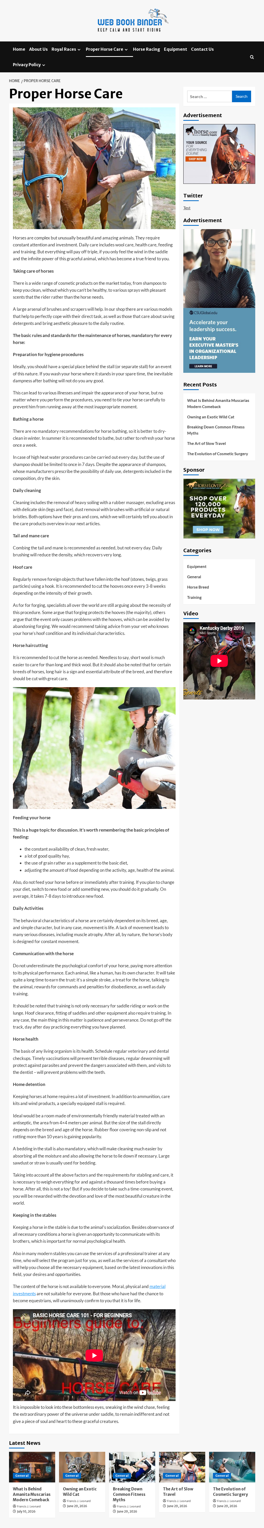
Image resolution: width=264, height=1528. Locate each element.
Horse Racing (146, 49)
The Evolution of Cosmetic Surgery (217, 453)
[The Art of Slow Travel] (182, 1467)
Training (194, 597)
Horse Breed (198, 587)
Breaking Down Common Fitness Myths (216, 430)
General (194, 576)
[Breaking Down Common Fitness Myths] (132, 1467)
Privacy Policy (27, 64)
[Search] (252, 57)
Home (19, 49)
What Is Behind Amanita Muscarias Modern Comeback (218, 403)
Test (187, 207)
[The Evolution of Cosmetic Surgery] (232, 1467)
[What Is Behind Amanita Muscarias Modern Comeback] (32, 1467)
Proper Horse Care (104, 49)
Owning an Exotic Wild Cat (210, 417)
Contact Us (202, 49)
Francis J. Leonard (29, 1506)
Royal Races (64, 49)
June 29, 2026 (77, 1506)
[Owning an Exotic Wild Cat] (82, 1467)
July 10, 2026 (26, 1511)
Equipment (175, 49)
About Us (38, 49)
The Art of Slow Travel (206, 443)
